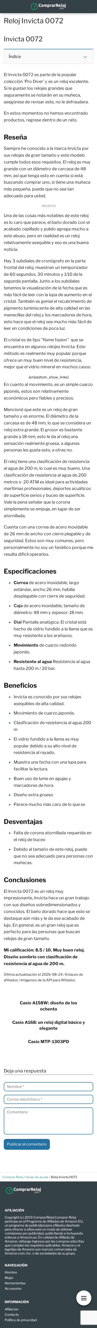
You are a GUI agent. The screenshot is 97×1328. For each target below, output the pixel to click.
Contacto (12, 1314)
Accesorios (13, 1288)
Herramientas (15, 1283)
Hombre (11, 1272)
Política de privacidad (21, 1320)
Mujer (9, 1278)
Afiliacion (11, 1309)
